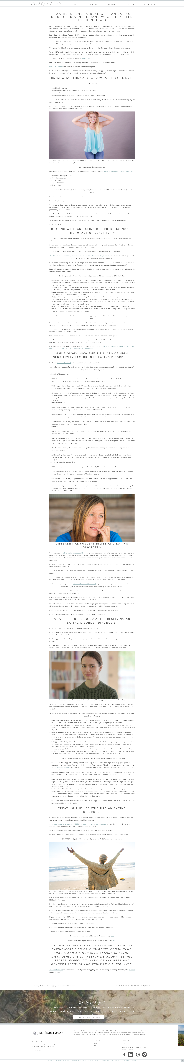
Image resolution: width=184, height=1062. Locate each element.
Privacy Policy (70, 1060)
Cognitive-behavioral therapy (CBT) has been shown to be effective (77, 824)
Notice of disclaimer (108, 1060)
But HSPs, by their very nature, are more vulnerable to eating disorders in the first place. (80, 256)
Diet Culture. (86, 59)
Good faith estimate (94, 1060)
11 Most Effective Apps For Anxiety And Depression (133, 985)
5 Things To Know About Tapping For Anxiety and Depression (54, 986)
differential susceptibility (73, 553)
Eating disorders (56, 67)
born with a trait (64, 363)
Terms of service (81, 1060)
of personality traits (118, 172)
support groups (63, 768)
